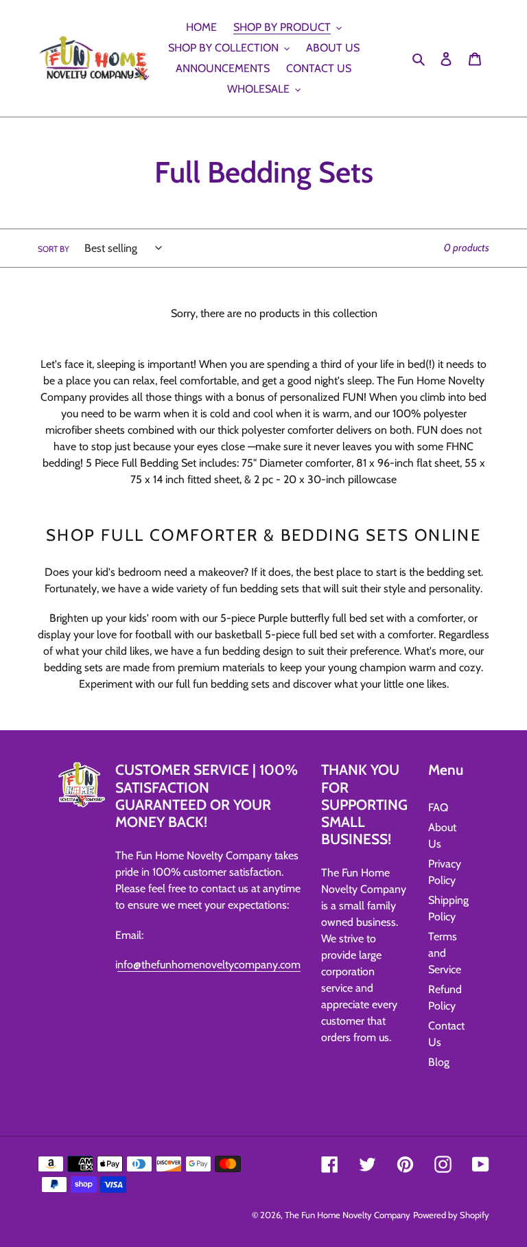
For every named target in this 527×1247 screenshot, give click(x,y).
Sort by (53, 249)
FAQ (438, 807)
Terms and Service (444, 953)
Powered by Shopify (451, 1214)
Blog (438, 1062)
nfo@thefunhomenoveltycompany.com (209, 964)
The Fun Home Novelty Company (347, 1214)
